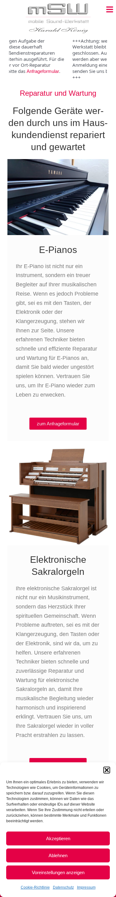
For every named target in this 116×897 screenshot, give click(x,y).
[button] (107, 770)
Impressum (86, 887)
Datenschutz (63, 887)
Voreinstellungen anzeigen (58, 872)
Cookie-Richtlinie (35, 887)
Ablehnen (58, 855)
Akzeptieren (58, 838)
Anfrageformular (35, 71)
